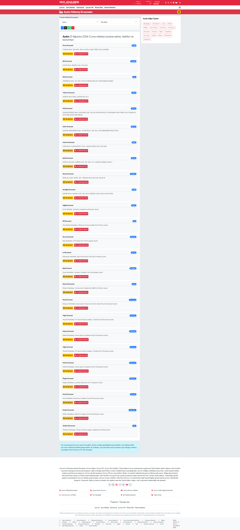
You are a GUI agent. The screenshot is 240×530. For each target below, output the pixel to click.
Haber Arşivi (158, 495)
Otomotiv (97, 524)
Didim (170, 24)
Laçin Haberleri (127, 522)
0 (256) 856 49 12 (82, 101)
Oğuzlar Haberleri (158, 522)
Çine (163, 24)
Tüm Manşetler (96, 495)
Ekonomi (64, 522)
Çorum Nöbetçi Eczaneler (69, 490)
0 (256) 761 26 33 (82, 213)
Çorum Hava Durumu (99, 490)
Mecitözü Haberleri (142, 522)
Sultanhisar (167, 35)
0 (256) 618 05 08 (82, 245)
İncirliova (163, 27)
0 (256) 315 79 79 (82, 54)
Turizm (162, 524)
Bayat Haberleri (81, 520)
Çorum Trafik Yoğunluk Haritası (163, 490)
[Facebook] (109, 484)
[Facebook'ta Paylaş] (62, 27)
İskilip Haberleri (86, 522)
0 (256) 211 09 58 (82, 135)
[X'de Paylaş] (65, 27)
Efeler (146, 27)
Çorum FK (89, 7)
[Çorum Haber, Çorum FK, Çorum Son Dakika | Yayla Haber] (69, 3)
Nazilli (154, 35)
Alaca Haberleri (66, 520)
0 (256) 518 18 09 (82, 85)
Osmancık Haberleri (83, 524)
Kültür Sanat (114, 522)
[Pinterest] (116, 484)
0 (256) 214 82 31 (82, 261)
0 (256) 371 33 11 (82, 69)
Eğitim (163, 520)
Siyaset (128, 524)
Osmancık (80, 7)
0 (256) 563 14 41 (82, 308)
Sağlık (118, 524)
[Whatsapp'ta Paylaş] (69, 27)
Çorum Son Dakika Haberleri (131, 520)
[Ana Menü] (180, 7)
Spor (136, 524)
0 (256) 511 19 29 (82, 434)
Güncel (74, 522)
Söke (160, 35)
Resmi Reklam (110, 7)
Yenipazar (147, 39)
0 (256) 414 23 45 (82, 276)
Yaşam (81, 525)
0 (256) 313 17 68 (82, 198)
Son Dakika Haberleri (129, 495)
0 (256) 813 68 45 (82, 292)
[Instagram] (120, 484)
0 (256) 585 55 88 (82, 182)
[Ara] (180, 2)
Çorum (62, 7)
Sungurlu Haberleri (149, 524)
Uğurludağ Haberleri (68, 525)
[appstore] (114, 502)
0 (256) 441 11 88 (82, 324)
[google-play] (124, 502)
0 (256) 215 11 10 (82, 166)
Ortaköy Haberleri (67, 524)
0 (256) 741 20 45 (82, 402)
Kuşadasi (168, 31)
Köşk (160, 31)
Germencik (153, 27)
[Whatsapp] (130, 484)
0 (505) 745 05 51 (82, 339)
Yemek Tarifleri (93, 525)
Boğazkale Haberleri (97, 520)
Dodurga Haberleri (150, 520)
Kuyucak (146, 35)
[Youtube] (127, 484)
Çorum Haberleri (113, 520)
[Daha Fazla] (72, 27)
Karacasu (171, 27)
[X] (113, 484)
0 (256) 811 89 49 (82, 150)
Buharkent (156, 24)
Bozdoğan (147, 24)
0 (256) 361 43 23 (82, 387)
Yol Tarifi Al (68, 54)
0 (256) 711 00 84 (82, 229)
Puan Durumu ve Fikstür (69, 495)
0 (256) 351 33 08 (82, 418)
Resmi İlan (99, 7)
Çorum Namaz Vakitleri (130, 490)
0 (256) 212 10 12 (82, 119)
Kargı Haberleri (100, 522)
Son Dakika (70, 7)
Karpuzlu (146, 31)
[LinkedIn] (123, 484)
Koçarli (154, 31)
